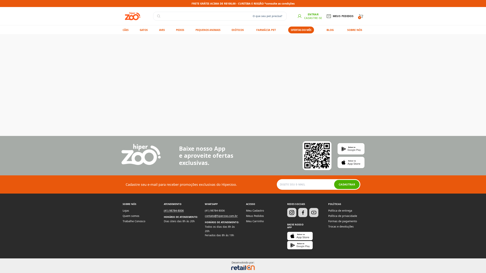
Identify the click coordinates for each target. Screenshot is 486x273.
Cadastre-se (313, 18)
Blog (330, 30)
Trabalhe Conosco (134, 221)
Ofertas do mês (301, 30)
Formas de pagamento (342, 221)
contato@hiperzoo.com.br (221, 216)
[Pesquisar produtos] (159, 16)
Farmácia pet (266, 30)
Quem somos (131, 216)
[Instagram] (291, 212)
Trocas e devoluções (341, 226)
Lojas (126, 210)
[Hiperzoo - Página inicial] (133, 16)
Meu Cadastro (255, 210)
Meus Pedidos (255, 216)
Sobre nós (354, 30)
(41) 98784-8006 (174, 210)
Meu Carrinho (255, 221)
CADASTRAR (347, 184)
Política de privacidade (342, 216)
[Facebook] (302, 212)
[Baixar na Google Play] (300, 245)
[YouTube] (313, 212)
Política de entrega (340, 210)
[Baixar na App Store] (300, 236)
